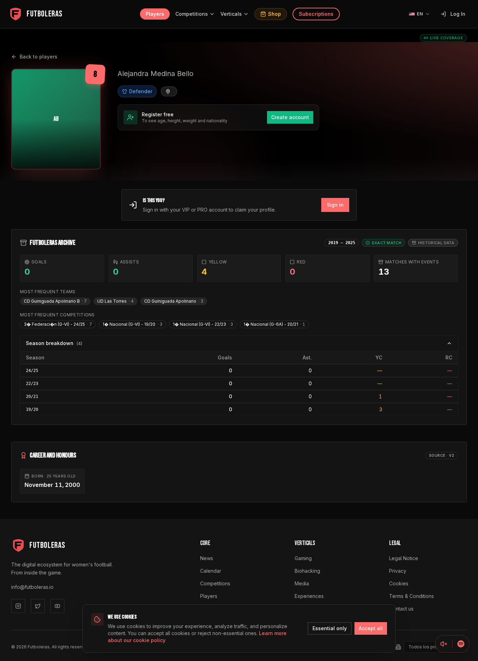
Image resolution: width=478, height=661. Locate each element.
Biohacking (307, 571)
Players (155, 14)
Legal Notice (403, 558)
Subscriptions (316, 14)
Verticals (231, 14)
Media (302, 583)
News (206, 558)
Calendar (210, 571)
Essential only (329, 628)
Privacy (397, 571)
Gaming (303, 558)
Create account (290, 117)
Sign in (335, 205)
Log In (457, 14)
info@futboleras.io (32, 587)
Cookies (398, 583)
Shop (274, 14)
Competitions (191, 14)
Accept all (371, 628)
